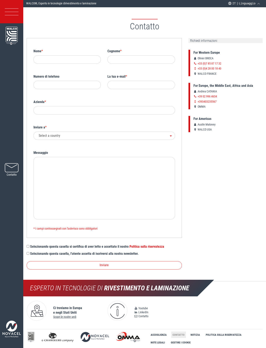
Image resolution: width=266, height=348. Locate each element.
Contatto (143, 316)
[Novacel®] (95, 338)
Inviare (104, 265)
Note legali (158, 342)
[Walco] (31, 338)
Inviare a (39, 127)
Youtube (143, 308)
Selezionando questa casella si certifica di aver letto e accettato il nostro (96, 247)
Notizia (195, 334)
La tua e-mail (116, 76)
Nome (37, 51)
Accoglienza (159, 334)
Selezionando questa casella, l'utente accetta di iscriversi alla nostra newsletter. (84, 254)
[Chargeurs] (58, 338)
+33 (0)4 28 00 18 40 (209, 68)
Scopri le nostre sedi (64, 316)
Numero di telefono (46, 76)
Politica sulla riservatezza (146, 247)
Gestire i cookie (181, 342)
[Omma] (128, 338)
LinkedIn (143, 312)
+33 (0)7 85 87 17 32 (209, 63)
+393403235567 (207, 101)
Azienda (38, 102)
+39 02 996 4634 (207, 96)
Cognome (113, 51)
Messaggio (40, 153)
